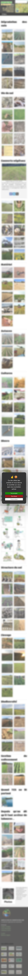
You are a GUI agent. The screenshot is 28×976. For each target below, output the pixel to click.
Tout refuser (14, 496)
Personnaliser (14, 499)
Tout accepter (14, 493)
